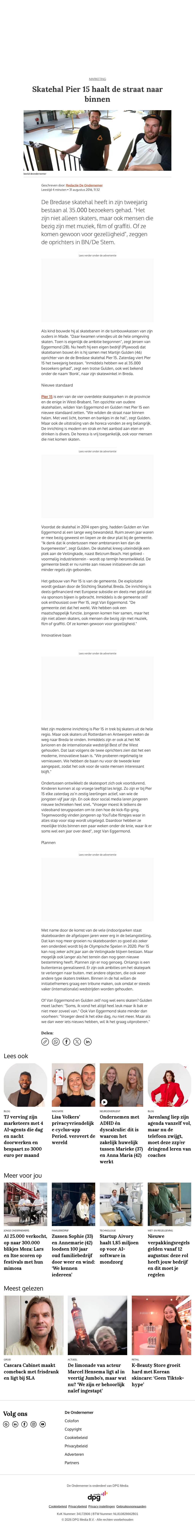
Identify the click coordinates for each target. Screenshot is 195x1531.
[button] (101, 1506)
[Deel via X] (77, 1042)
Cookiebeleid (58, 1506)
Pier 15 (47, 396)
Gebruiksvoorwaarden (131, 1506)
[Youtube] (43, 1424)
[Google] (6, 1424)
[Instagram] (33, 1424)
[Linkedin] (15, 1424)
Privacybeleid (77, 1506)
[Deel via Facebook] (66, 1042)
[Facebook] (24, 1424)
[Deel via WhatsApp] (56, 1042)
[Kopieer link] (45, 1042)
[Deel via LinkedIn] (88, 1042)
